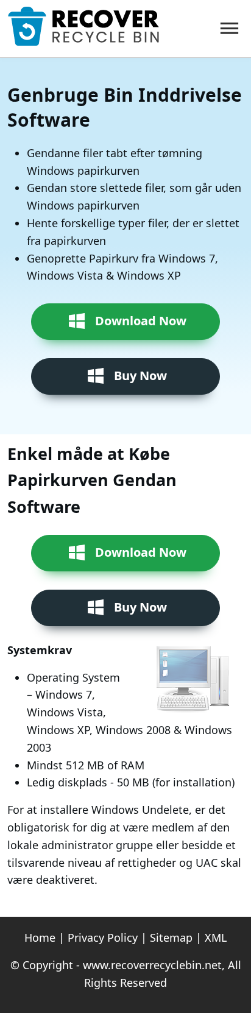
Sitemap (171, 937)
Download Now (140, 320)
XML (216, 937)
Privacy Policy (103, 937)
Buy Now (140, 375)
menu (229, 28)
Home (39, 937)
